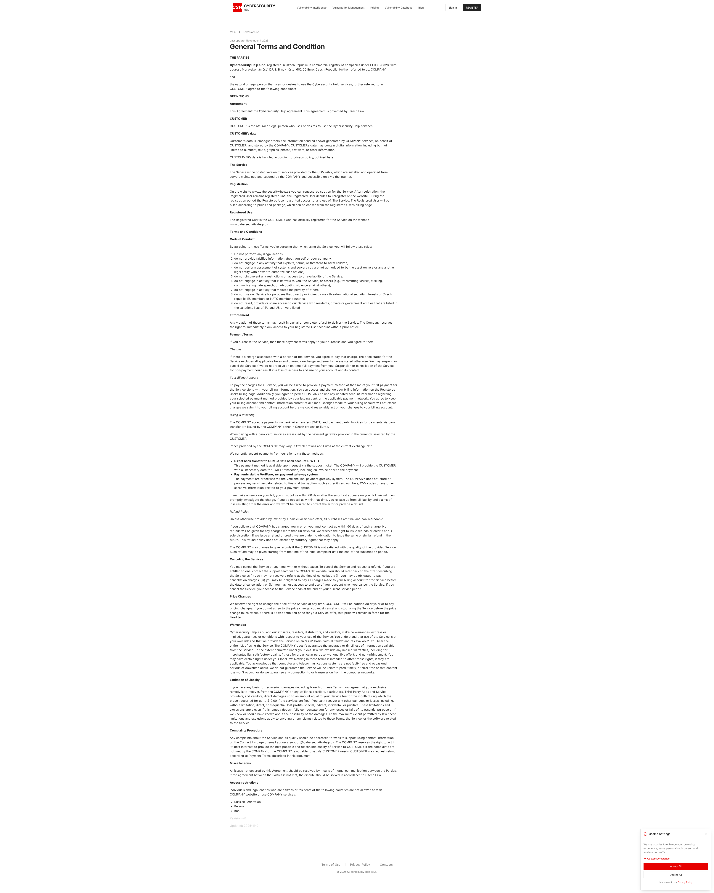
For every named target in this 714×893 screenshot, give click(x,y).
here (330, 157)
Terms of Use (251, 31)
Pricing (374, 7)
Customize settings (658, 858)
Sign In (452, 7)
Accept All (675, 866)
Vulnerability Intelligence (312, 7)
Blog (421, 7)
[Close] (705, 834)
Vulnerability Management (348, 7)
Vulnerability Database (398, 7)
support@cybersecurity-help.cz (312, 742)
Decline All (676, 874)
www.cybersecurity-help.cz (271, 191)
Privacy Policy (360, 864)
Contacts (386, 864)
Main (233, 31)
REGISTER (472, 7)
